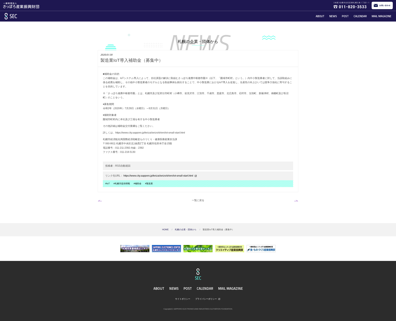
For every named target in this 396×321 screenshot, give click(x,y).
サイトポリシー (182, 299)
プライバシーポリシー (206, 299)
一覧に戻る (198, 200)
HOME (165, 229)
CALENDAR (360, 16)
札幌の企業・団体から (186, 229)
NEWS (333, 16)
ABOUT (320, 16)
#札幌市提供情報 (122, 183)
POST (345, 16)
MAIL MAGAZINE (381, 16)
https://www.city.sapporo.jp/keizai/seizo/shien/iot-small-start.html (158, 175)
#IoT (107, 183)
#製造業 (149, 183)
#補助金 (137, 183)
